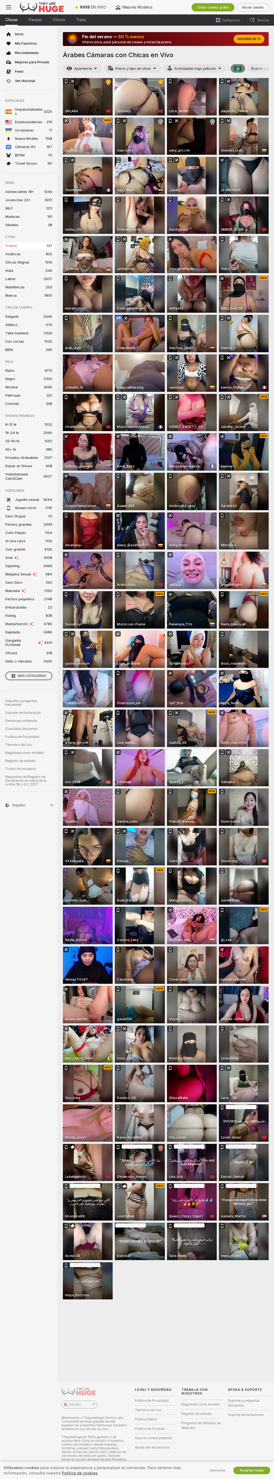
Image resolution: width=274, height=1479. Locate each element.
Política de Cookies (150, 1429)
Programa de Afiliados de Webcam (201, 1425)
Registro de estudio (20, 761)
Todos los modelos (20, 769)
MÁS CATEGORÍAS (32, 676)
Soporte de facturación (23, 713)
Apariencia (83, 69)
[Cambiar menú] (8, 7)
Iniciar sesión (253, 7)
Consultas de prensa (21, 729)
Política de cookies (80, 1473)
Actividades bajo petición (195, 69)
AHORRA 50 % (249, 39)
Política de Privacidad (22, 737)
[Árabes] (238, 68)
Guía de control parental (153, 1438)
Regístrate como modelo (24, 753)
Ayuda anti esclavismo (152, 1447)
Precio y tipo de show (133, 69)
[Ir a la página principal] (44, 7)
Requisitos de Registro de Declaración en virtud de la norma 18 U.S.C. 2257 (25, 780)
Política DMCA (146, 1419)
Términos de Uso (18, 745)
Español (75, 1404)
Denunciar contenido (21, 721)
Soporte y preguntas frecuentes (21, 703)
